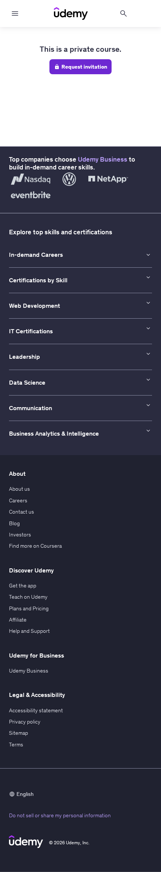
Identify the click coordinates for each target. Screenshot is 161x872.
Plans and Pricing (29, 608)
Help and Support (29, 631)
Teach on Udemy (28, 596)
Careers (18, 500)
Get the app (22, 585)
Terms (16, 744)
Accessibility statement (36, 710)
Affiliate (18, 619)
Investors (20, 534)
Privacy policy (24, 721)
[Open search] (123, 13)
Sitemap (18, 733)
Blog (14, 523)
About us (19, 488)
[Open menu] (14, 13)
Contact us (21, 511)
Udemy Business (102, 159)
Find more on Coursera (35, 545)
